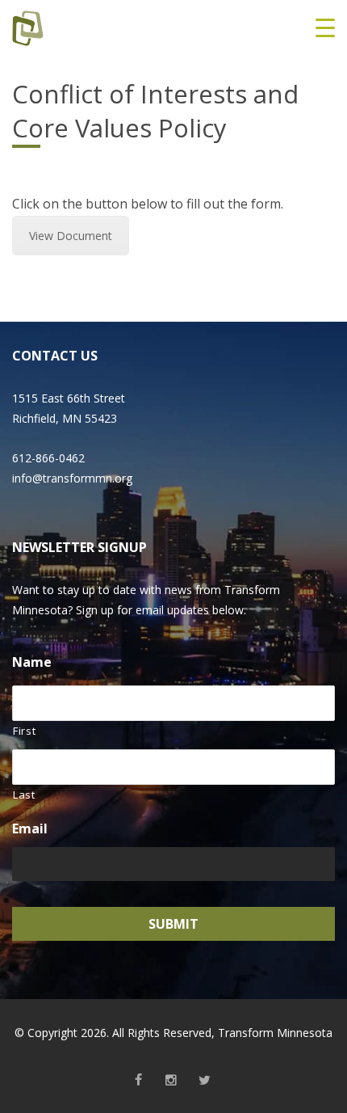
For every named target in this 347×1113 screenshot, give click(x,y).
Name (32, 662)
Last (24, 794)
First (24, 730)
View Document (70, 235)
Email (30, 828)
